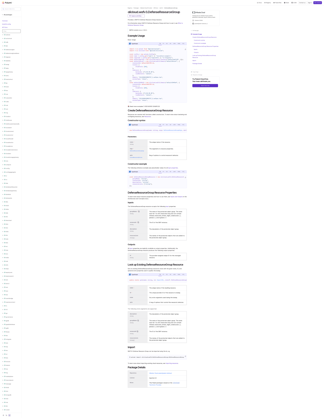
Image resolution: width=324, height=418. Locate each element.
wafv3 (161, 8)
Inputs (195, 49)
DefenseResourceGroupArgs (173, 130)
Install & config (6, 24)
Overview (5, 21)
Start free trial (205, 85)
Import (194, 60)
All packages (8, 15)
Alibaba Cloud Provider (146, 8)
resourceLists (134, 235)
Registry (268, 2)
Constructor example (200, 43)
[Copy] (185, 49)
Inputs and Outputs (177, 196)
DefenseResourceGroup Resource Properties (205, 46)
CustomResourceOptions (136, 157)
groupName (133, 211)
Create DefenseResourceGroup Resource (205, 37)
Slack (287, 2)
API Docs (5, 27)
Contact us (302, 2)
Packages (136, 8)
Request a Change (197, 74)
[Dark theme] (6, 415)
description (133, 229)
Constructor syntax (199, 40)
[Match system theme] (9, 415)
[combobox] (11, 9)
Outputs (196, 52)
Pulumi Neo (278, 2)
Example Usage (197, 34)
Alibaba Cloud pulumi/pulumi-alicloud (160, 373)
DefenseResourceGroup (170, 8)
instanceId (133, 222)
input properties (173, 168)
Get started (317, 2)
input (167, 206)
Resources (147, 116)
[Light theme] (3, 415)
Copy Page (195, 72)
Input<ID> (160, 280)
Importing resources (172, 363)
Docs (260, 2)
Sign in (310, 2)
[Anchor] (181, 11)
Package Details (197, 63)
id (130, 255)
